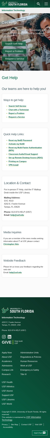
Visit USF (38, 424)
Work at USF (26, 366)
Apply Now (7, 353)
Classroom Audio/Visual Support (23, 154)
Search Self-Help (14, 43)
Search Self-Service (17, 106)
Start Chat (40, 432)
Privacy (5, 424)
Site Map (14, 424)
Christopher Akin (11, 244)
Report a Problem (14, 51)
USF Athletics (8, 386)
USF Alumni (7, 391)
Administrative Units (29, 353)
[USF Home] (15, 3)
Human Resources (28, 361)
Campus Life (7, 370)
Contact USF (26, 424)
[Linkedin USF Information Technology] (9, 337)
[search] (38, 4)
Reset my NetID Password (20, 140)
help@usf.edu (17, 215)
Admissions (7, 366)
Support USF (8, 395)
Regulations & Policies (30, 357)
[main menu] (46, 4)
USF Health (7, 382)
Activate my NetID (17, 144)
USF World (7, 404)
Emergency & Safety (29, 370)
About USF (7, 357)
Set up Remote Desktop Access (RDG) (26, 158)
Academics (7, 361)
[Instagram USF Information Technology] (4, 337)
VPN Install (13, 165)
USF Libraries (8, 399)
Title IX (23, 374)
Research (6, 374)
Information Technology (13, 10)
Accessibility (8, 427)
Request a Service (14, 59)
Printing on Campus (18, 161)
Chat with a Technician (19, 110)
